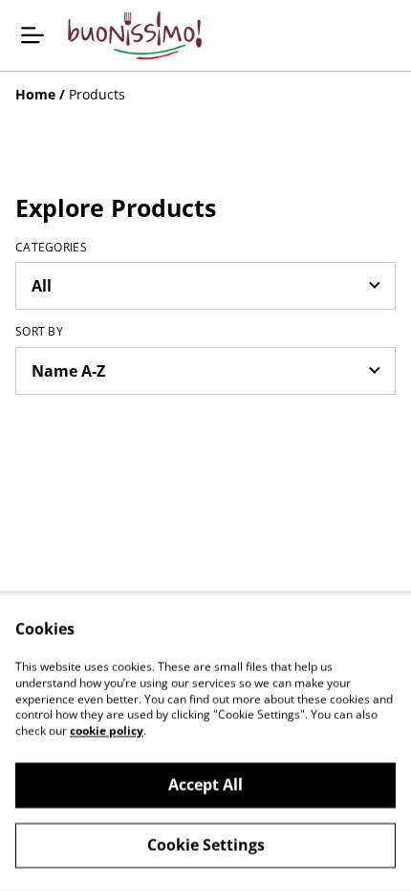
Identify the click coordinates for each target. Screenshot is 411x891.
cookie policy (106, 731)
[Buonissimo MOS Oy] (134, 35)
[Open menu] (32, 35)
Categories (51, 247)
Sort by (39, 331)
